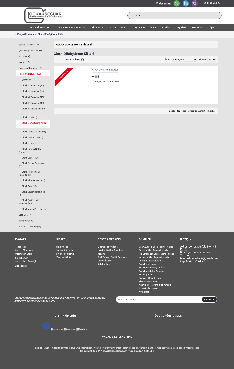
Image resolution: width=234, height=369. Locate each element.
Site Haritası (21, 266)
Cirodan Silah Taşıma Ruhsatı (153, 250)
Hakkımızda (62, 246)
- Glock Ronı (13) (28, 186)
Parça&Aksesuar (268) (30, 74)
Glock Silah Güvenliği (25, 261)
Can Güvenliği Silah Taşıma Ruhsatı (156, 246)
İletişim (101, 254)
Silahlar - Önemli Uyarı (150, 278)
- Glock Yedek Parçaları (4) (32, 209)
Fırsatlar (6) (24, 56)
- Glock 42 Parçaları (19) (31, 97)
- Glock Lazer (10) (28, 157)
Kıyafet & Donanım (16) (30, 68)
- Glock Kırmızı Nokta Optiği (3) (30, 150)
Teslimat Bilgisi (63, 257)
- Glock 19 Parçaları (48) (31, 91)
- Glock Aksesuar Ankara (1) (32, 110)
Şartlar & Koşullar (65, 250)
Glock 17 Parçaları (24, 250)
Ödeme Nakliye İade (108, 246)
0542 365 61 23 (212, 3)
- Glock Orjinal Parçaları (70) (31, 164)
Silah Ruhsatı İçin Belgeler (151, 271)
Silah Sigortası (146, 274)
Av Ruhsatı (144, 292)
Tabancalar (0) (26, 220)
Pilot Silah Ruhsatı (148, 281)
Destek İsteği (104, 260)
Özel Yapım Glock (23, 254)
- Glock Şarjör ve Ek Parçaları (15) (29, 201)
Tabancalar (20, 246)
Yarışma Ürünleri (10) (29, 44)
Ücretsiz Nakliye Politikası (110, 250)
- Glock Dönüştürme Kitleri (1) (33, 124)
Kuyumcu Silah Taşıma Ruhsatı (154, 257)
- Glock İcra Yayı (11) (29, 143)
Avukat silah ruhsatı (148, 288)
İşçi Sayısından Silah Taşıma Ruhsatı (156, 254)
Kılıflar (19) (24, 62)
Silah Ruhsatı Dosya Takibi (152, 267)
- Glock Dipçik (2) (28, 117)
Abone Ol (209, 299)
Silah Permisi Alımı (148, 264)
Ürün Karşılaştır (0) (74, 59)
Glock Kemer (21, 258)
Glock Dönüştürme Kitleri (105, 69)
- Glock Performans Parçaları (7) (29, 173)
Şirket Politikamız (65, 254)
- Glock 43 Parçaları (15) (31, 103)
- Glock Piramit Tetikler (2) (32, 180)
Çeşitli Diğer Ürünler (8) (30, 50)
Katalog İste (104, 264)
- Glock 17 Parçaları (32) (31, 85)
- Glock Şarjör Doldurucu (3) (32, 193)
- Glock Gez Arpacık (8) (31, 137)
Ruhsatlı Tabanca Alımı (150, 260)
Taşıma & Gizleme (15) (30, 226)
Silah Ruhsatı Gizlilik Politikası (112, 257)
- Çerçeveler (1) (27, 79)
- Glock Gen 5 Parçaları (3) (32, 131)
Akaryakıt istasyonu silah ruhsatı (155, 285)
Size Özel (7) (25, 215)
